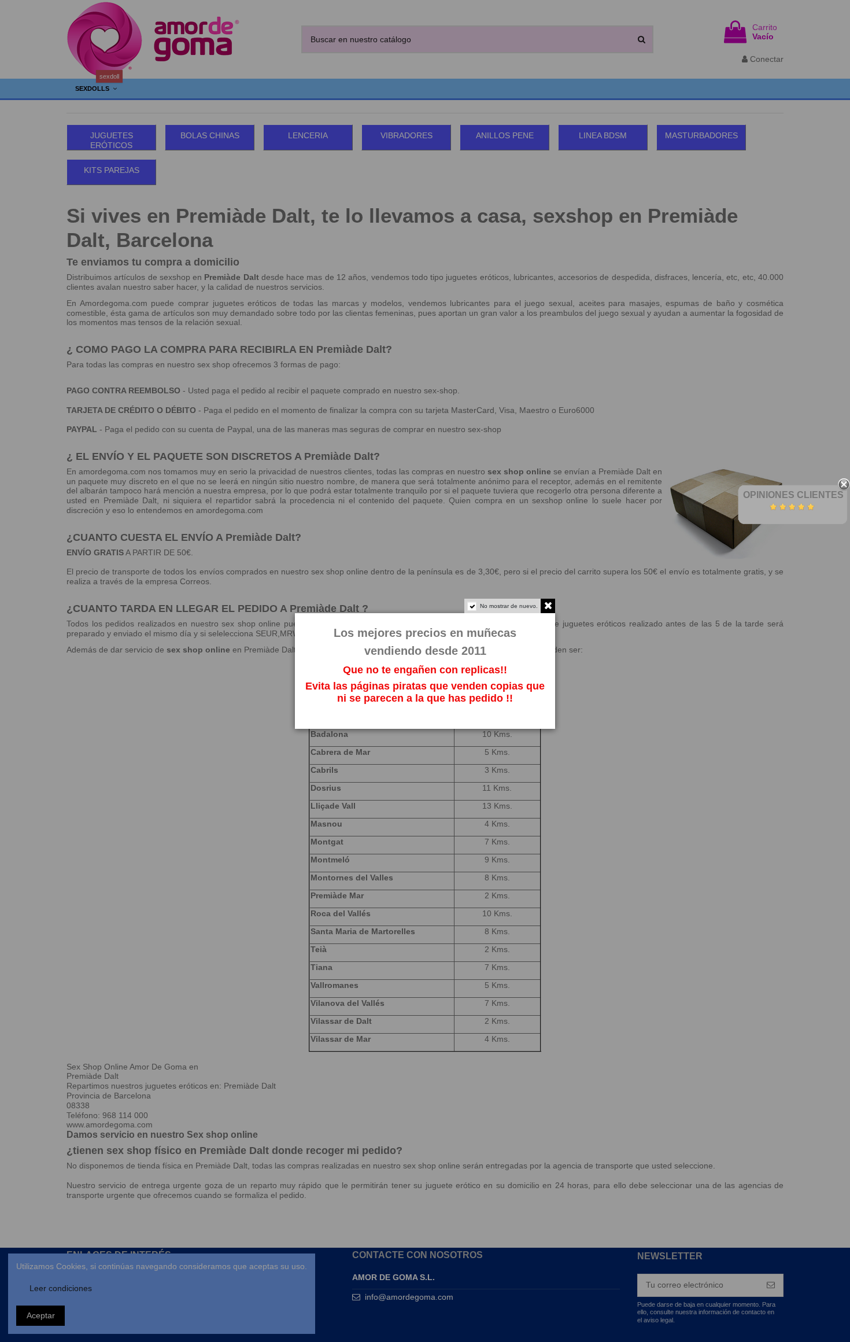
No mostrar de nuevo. (509, 606)
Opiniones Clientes (793, 495)
